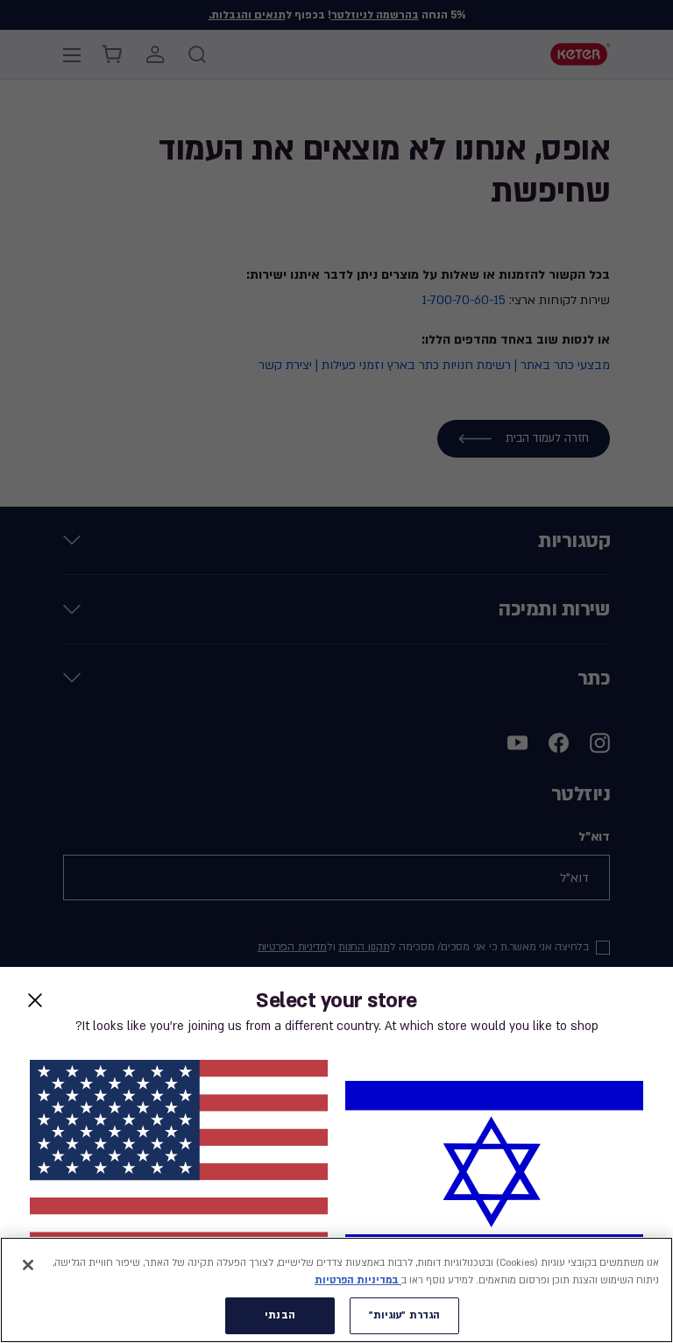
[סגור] (28, 1265)
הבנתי (280, 1315)
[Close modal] (35, 1000)
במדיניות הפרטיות (358, 1280)
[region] (336, 1290)
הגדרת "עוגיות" (405, 1315)
